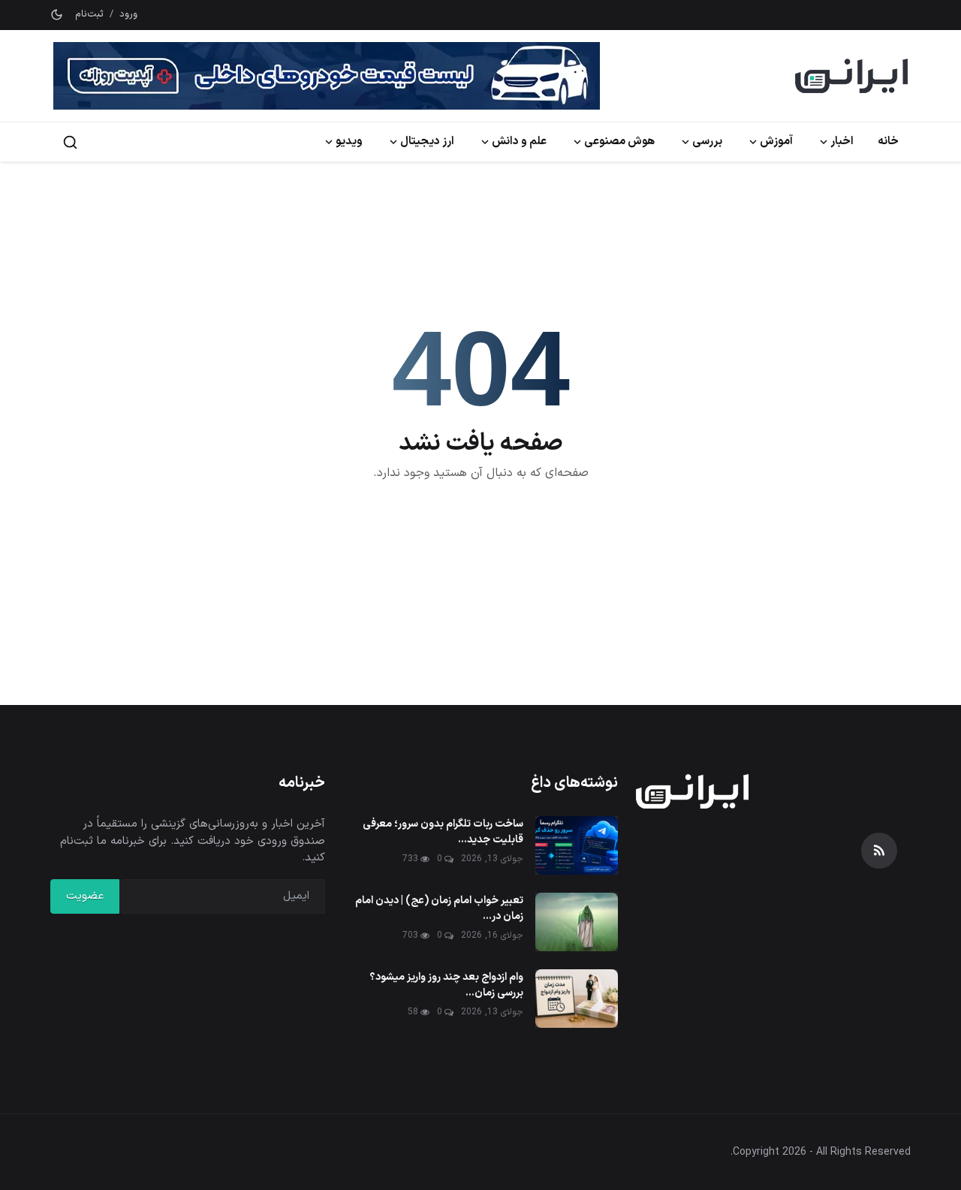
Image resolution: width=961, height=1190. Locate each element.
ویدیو (349, 141)
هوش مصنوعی (619, 141)
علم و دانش (519, 141)
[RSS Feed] (879, 851)
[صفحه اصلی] (851, 76)
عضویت (85, 896)
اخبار (842, 141)
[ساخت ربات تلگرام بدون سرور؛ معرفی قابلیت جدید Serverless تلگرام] (576, 845)
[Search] (70, 142)
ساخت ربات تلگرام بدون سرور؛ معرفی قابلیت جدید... (443, 832)
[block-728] (326, 76)
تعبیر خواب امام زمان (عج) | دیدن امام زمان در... (439, 908)
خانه (888, 141)
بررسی (707, 141)
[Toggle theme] (56, 14)
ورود (128, 15)
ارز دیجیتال (427, 141)
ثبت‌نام (89, 15)
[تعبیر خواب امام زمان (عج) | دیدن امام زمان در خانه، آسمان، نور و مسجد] (576, 922)
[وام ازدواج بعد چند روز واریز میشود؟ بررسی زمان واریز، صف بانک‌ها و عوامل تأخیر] (576, 998)
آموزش (776, 141)
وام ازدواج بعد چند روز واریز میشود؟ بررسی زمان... (446, 985)
